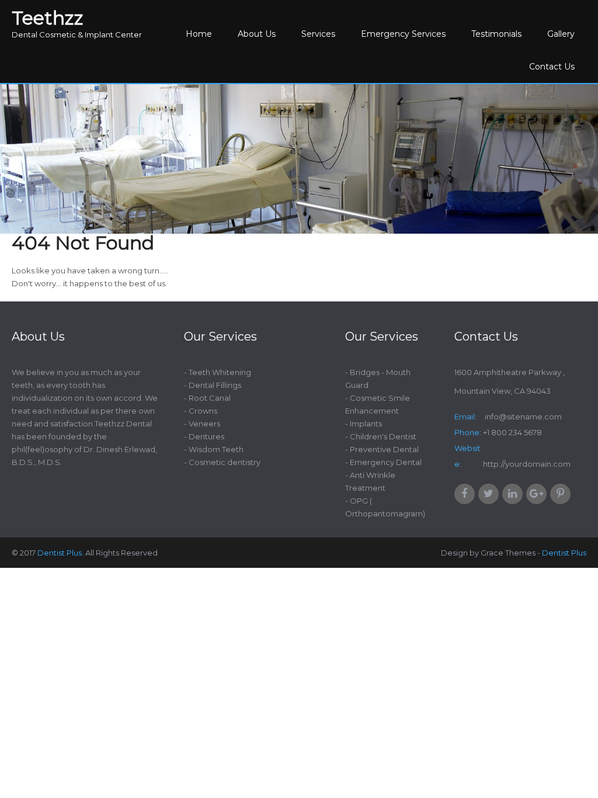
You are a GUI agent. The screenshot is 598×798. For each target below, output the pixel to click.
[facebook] (464, 494)
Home (199, 34)
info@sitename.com (522, 416)
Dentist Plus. (60, 552)
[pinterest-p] (560, 494)
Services (318, 34)
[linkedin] (512, 494)
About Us (257, 34)
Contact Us (552, 66)
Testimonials (496, 34)
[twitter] (488, 494)
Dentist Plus (564, 552)
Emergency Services (403, 34)
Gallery (561, 34)
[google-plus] (536, 494)
